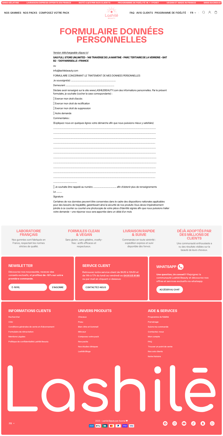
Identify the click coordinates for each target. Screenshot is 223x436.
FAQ (150, 341)
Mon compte (154, 336)
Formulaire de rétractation (21, 331)
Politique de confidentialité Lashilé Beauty (28, 341)
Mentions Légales (16, 336)
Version (70, 52)
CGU (10, 322)
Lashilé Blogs (84, 351)
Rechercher (14, 317)
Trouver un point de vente (160, 346)
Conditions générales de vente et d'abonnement (31, 326)
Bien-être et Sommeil (88, 326)
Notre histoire (154, 356)
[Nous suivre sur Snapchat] (203, 423)
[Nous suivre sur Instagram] (174, 423)
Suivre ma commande (158, 326)
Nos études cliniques (88, 346)
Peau (80, 322)
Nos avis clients (155, 351)
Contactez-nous (156, 331)
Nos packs (83, 341)
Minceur (82, 331)
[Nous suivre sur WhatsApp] (212, 423)
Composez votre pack (88, 336)
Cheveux (82, 317)
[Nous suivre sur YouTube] (184, 423)
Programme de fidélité (158, 317)
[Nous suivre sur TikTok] (193, 423)
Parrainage (153, 322)
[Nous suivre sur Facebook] (165, 423)
